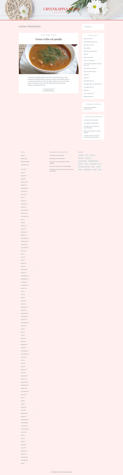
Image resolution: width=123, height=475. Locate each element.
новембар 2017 (24, 460)
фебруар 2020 (24, 376)
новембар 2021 (24, 316)
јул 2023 (23, 254)
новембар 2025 (24, 188)
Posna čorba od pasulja (48, 39)
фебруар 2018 (24, 451)
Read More (50, 90)
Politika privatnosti (88, 96)
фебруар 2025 (24, 204)
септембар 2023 (25, 247)
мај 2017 (23, 463)
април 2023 (23, 263)
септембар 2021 (24, 322)
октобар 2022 (24, 282)
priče (80, 169)
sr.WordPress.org (25, 164)
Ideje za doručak (87, 38)
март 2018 (23, 447)
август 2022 (24, 288)
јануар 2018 (23, 454)
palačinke (93, 163)
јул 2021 (23, 329)
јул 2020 (23, 360)
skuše (95, 169)
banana (92, 155)
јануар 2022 (23, 310)
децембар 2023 (24, 238)
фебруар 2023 (24, 269)
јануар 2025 (23, 207)
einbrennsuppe (93, 161)
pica (99, 163)
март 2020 (23, 372)
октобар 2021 (24, 319)
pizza (93, 166)
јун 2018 (23, 438)
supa (99, 169)
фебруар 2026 (24, 182)
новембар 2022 (24, 279)
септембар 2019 (24, 391)
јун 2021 (23, 332)
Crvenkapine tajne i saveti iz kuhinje (92, 84)
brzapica (88, 158)
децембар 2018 (24, 419)
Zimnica (85, 74)
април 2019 (23, 407)
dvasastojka (82, 161)
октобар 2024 (24, 213)
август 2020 (24, 357)
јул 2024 (23, 219)
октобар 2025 (24, 191)
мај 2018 (23, 441)
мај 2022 (23, 297)
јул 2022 (23, 291)
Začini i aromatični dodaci (89, 71)
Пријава (23, 155)
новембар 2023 (24, 241)
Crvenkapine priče (88, 87)
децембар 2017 (24, 457)
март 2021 (23, 341)
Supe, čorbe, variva (48, 35)
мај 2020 (23, 366)
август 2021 (23, 325)
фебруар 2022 (24, 307)
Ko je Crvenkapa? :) (88, 93)
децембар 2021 (24, 313)
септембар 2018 (24, 429)
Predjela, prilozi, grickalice (89, 41)
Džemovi (86, 77)
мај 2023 (23, 260)
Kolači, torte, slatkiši (88, 60)
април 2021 (23, 338)
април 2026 (23, 175)
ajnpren (81, 155)
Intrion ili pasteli (94, 120)
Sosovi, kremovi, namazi (89, 68)
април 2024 (23, 225)
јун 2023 (23, 257)
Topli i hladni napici (88, 81)
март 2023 (23, 266)
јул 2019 (22, 397)
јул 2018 (23, 435)
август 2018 (23, 432)
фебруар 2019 (24, 413)
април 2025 (23, 200)
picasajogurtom (83, 166)
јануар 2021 (23, 347)
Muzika (85, 90)
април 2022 (23, 300)
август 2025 (24, 194)
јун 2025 (23, 197)
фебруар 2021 (24, 344)
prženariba (87, 169)
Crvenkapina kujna (61, 8)
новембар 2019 (24, 385)
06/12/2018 (48, 42)
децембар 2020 (24, 350)
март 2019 (23, 410)
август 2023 (23, 250)
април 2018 (23, 444)
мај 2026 (23, 172)
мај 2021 (23, 335)
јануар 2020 (24, 379)
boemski (81, 158)
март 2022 (23, 304)
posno (98, 166)
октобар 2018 (24, 426)
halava (80, 163)
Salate (85, 54)
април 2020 (24, 369)
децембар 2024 (24, 210)
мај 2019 (23, 404)
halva (87, 163)
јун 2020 (23, 363)
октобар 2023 (24, 244)
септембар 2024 (25, 216)
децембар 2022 (24, 275)
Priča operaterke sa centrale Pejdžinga (62, 166)
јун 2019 (23, 401)
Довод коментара (25, 161)
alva (87, 155)
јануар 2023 (23, 272)
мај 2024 (23, 222)
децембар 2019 (24, 382)
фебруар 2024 (24, 232)
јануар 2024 (23, 235)
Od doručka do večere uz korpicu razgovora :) (61, 472)
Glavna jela (86, 48)
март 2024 (23, 229)
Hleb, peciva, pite (87, 57)
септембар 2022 (25, 285)
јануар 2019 (23, 416)
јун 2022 (23, 294)
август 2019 (23, 394)
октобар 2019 (24, 388)
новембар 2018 (24, 422)
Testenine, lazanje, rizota (89, 51)
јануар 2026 (23, 185)
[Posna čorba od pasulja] (49, 73)
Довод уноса (24, 158)
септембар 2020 (25, 354)
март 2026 (23, 179)
